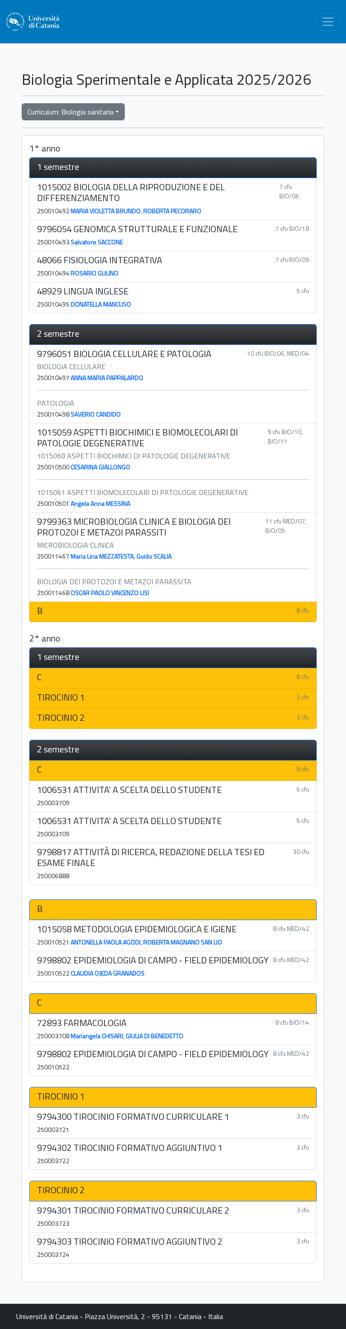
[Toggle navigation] (328, 22)
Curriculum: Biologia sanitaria (70, 111)
